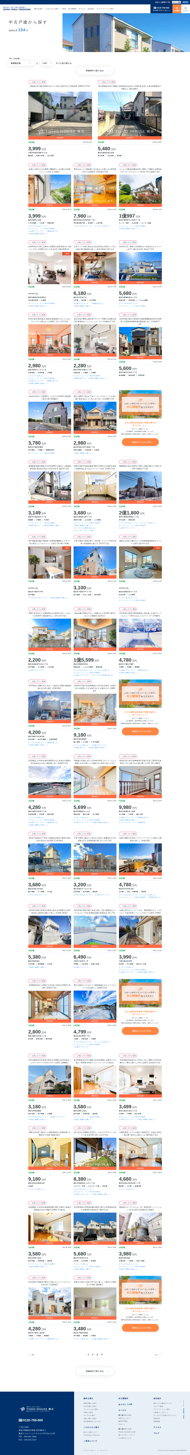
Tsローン (122, 1424)
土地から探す (88, 1412)
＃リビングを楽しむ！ (103, 226)
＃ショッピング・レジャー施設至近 (132, 822)
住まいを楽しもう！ (91, 1432)
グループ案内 (158, 1406)
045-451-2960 (30, 1437)
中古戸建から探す (90, 1406)
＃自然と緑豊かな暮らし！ (38, 233)
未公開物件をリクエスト (93, 1421)
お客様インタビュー (160, 1412)
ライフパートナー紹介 (161, 1409)
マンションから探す (91, 1409)
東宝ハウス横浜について (162, 1403)
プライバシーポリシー (90, 1450)
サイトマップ (103, 1450)
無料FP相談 (123, 1421)
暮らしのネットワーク (127, 1435)
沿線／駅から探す (90, 1418)
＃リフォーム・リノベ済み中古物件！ (42, 228)
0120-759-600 (163, 8)
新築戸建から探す (90, 1403)
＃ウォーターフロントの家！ (84, 530)
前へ (33, 1355)
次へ (156, 1355)
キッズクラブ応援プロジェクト (165, 1415)
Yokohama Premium (92, 1435)
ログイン (185, 2)
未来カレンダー (124, 1418)
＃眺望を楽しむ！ (52, 231)
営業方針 (156, 1418)
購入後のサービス (125, 1429)
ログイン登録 (176, 2)
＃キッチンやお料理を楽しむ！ (85, 528)
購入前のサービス (125, 1415)
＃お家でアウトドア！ (36, 231)
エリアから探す (89, 1415)
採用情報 (156, 1421)
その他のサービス (125, 1438)
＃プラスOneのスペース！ (38, 226)
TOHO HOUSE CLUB (127, 1432)
